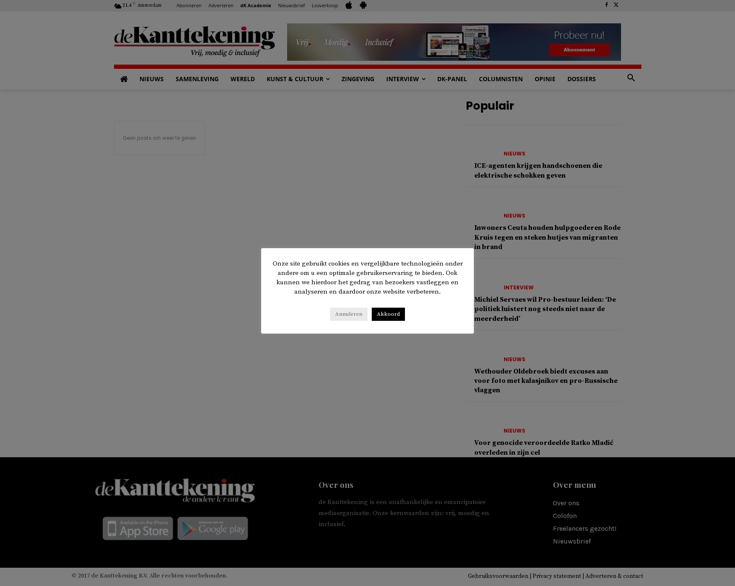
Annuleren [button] (348, 314)
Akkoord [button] (388, 314)
